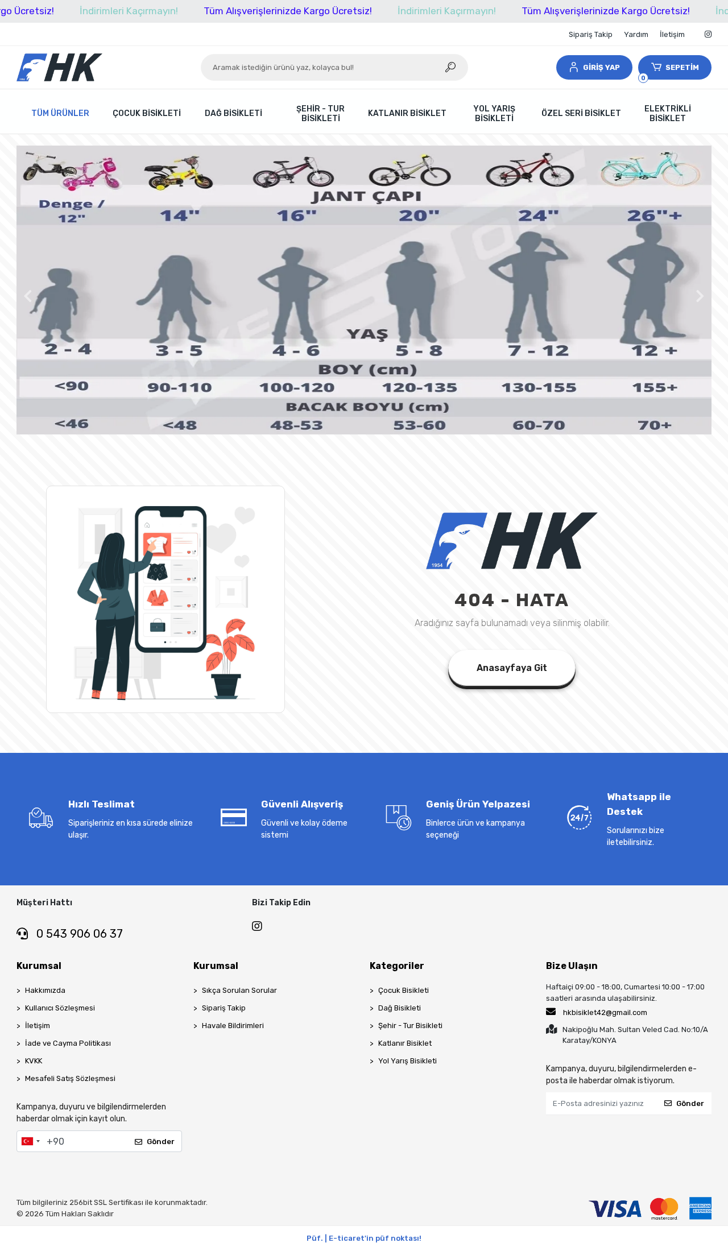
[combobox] (30, 1141)
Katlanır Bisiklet (405, 1043)
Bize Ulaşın (572, 965)
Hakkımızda (45, 990)
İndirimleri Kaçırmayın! (129, 10)
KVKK (33, 1061)
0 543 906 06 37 (78, 934)
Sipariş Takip (591, 34)
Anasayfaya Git (512, 667)
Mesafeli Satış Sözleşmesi (70, 1078)
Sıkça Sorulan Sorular (239, 990)
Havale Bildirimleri (233, 1025)
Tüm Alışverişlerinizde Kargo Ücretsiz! (288, 10)
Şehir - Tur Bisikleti (410, 1025)
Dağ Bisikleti (399, 1008)
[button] (594, 67)
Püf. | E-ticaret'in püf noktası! (364, 1238)
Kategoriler (397, 965)
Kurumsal (38, 965)
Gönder (161, 1141)
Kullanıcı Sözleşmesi (60, 1008)
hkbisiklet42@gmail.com (605, 1012)
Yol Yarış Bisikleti (407, 1061)
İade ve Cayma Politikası (68, 1043)
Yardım (636, 34)
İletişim (672, 34)
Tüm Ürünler (60, 113)
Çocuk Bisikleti (403, 990)
